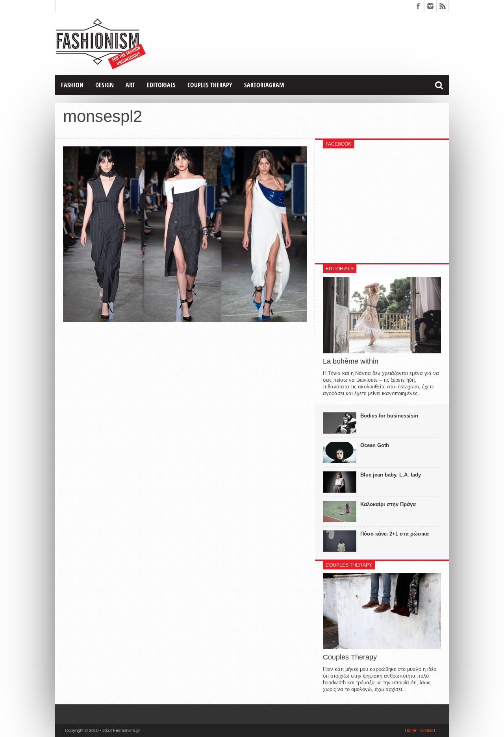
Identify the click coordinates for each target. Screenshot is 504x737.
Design (104, 85)
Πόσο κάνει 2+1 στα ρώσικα (394, 534)
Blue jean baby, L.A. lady (390, 475)
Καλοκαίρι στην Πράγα (388, 504)
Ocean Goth (374, 445)
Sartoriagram (264, 85)
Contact (427, 730)
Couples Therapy (209, 85)
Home (410, 730)
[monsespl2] (185, 320)
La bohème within (350, 361)
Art (130, 85)
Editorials (161, 85)
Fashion (72, 85)
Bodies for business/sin (389, 416)
